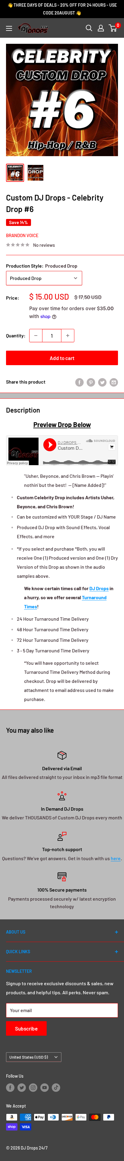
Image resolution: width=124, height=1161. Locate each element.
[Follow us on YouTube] (44, 1087)
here (116, 858)
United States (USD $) (28, 1057)
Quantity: (16, 335)
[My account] (101, 28)
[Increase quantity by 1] (67, 335)
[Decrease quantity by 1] (35, 335)
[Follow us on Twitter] (21, 1087)
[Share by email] (114, 382)
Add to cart (62, 358)
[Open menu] (9, 28)
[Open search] (89, 28)
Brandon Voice (22, 235)
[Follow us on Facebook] (10, 1087)
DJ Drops (99, 588)
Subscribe (26, 1028)
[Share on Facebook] (79, 382)
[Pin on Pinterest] (91, 382)
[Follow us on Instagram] (33, 1087)
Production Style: (41, 266)
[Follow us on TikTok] (56, 1087)
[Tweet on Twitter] (102, 382)
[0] (113, 28)
